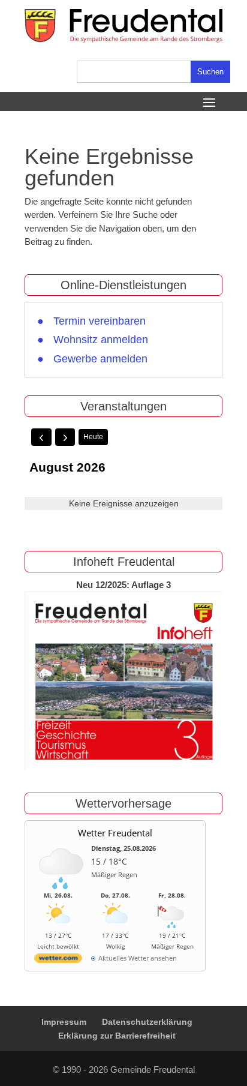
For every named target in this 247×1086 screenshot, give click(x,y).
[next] (65, 436)
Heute (93, 437)
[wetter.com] (58, 960)
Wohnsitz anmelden (100, 340)
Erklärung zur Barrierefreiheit (117, 1035)
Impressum (63, 1022)
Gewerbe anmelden (100, 359)
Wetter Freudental (115, 833)
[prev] (41, 436)
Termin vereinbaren (99, 321)
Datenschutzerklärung (147, 1022)
